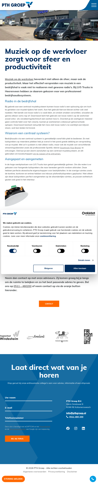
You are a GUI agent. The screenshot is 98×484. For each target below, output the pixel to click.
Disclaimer (72, 472)
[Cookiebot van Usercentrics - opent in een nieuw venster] (84, 214)
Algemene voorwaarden (34, 472)
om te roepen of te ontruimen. (47, 154)
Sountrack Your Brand (70, 148)
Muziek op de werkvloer (19, 79)
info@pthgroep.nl (76, 413)
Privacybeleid (44, 427)
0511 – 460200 (23, 286)
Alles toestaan (80, 268)
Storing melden (13, 479)
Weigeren (48, 268)
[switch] (37, 251)
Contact (49, 304)
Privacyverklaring (56, 472)
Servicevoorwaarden (18, 429)
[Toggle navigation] (94, 5)
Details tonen (84, 260)
